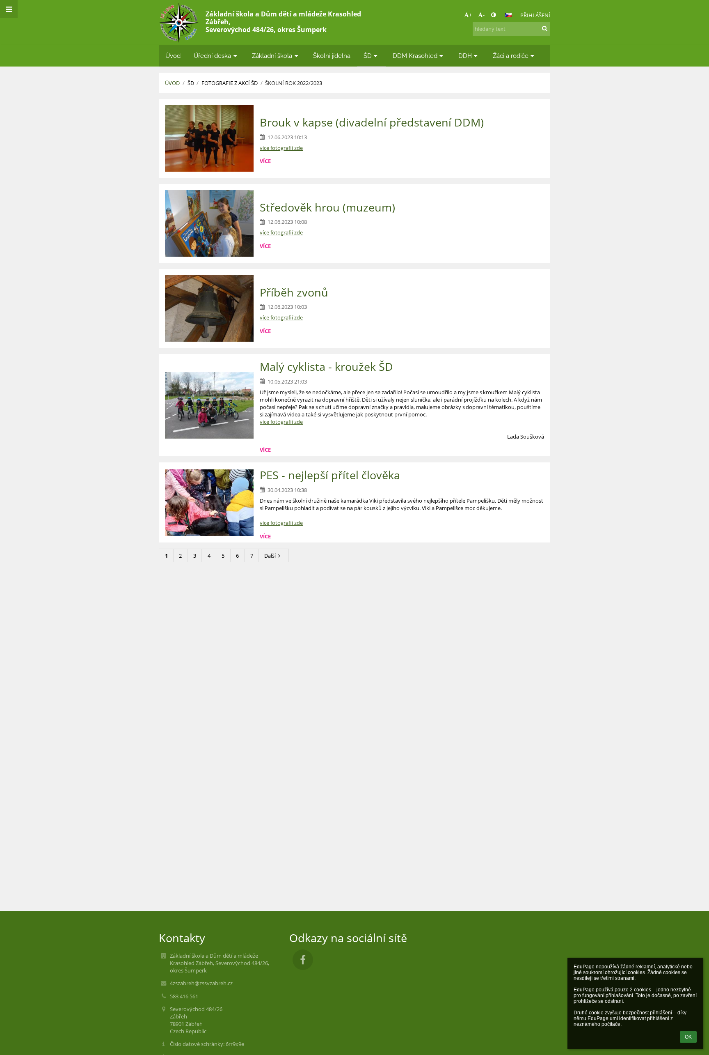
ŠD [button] (368, 55)
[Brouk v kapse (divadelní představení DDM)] (209, 138)
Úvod (172, 83)
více (265, 161)
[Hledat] (544, 28)
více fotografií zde (281, 317)
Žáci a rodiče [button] (510, 55)
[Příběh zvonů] (209, 308)
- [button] (484, 14)
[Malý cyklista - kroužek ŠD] (209, 405)
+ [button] (470, 14)
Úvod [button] (173, 55)
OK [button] (688, 1037)
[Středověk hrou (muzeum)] (209, 223)
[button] (493, 15)
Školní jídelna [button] (331, 55)
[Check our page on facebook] (303, 959)
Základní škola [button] (272, 55)
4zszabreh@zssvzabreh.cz (201, 983)
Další (270, 555)
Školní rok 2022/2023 (293, 83)
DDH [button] (465, 55)
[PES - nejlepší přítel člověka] (209, 502)
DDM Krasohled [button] (415, 55)
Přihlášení (535, 15)
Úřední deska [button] (212, 55)
